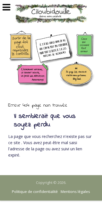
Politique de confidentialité (35, 191)
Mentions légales (75, 191)
